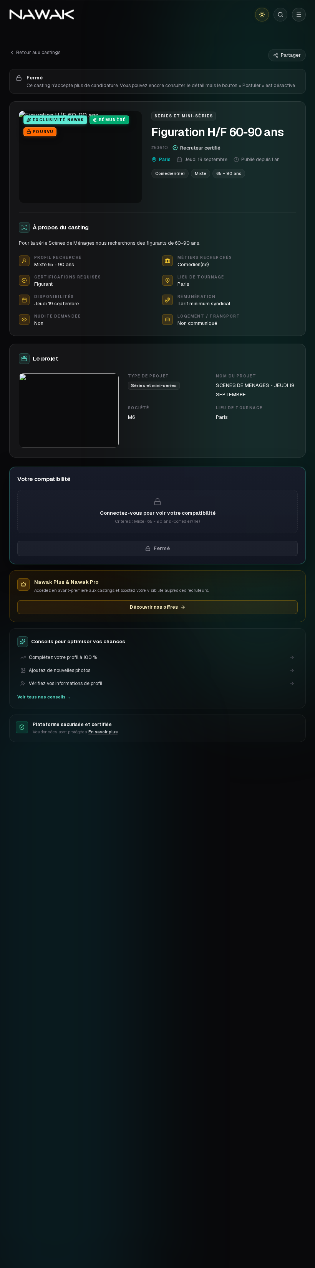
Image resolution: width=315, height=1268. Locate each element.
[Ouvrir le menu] (299, 14)
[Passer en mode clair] (262, 14)
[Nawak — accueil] (41, 14)
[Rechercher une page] (280, 14)
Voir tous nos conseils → (44, 697)
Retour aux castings (38, 52)
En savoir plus (103, 731)
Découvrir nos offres (154, 607)
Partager (291, 55)
